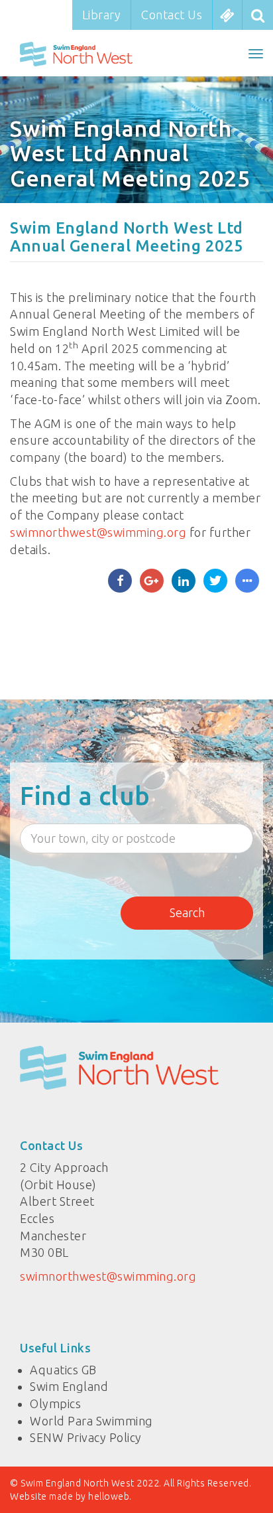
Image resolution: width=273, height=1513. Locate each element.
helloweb (108, 1496)
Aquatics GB (63, 1369)
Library (101, 14)
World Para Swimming (91, 1420)
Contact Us (171, 14)
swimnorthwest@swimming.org (98, 532)
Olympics (55, 1403)
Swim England (69, 1386)
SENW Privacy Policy (86, 1437)
